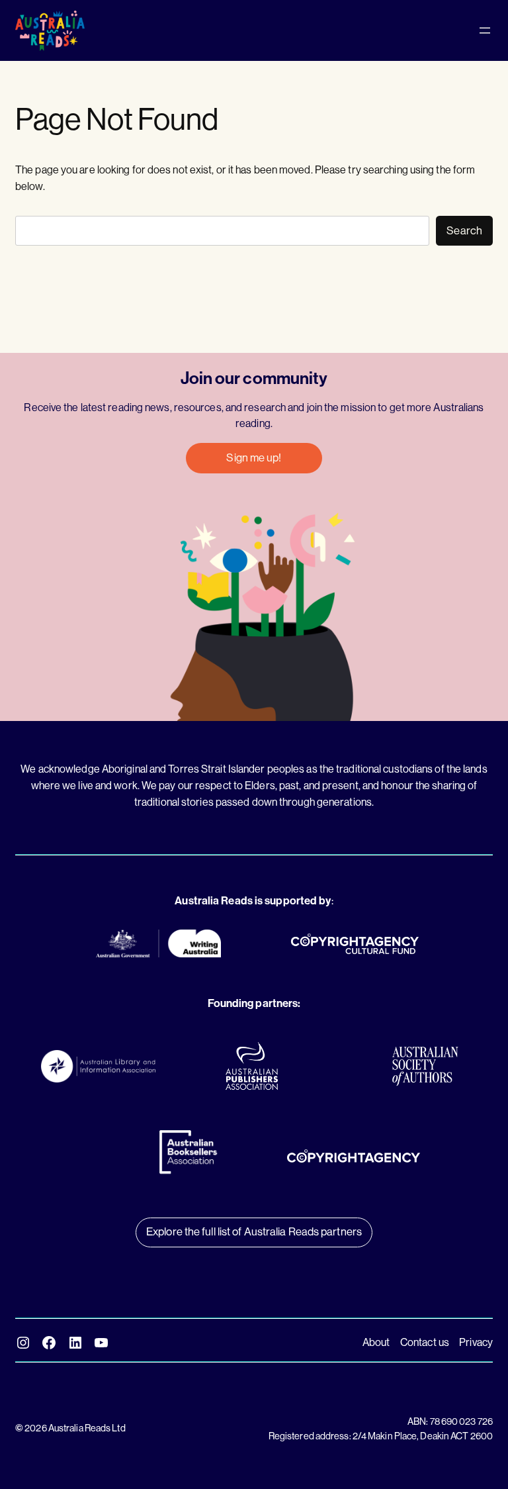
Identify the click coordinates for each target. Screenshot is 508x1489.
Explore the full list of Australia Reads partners (254, 1231)
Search (464, 230)
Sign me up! (253, 458)
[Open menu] (485, 30)
